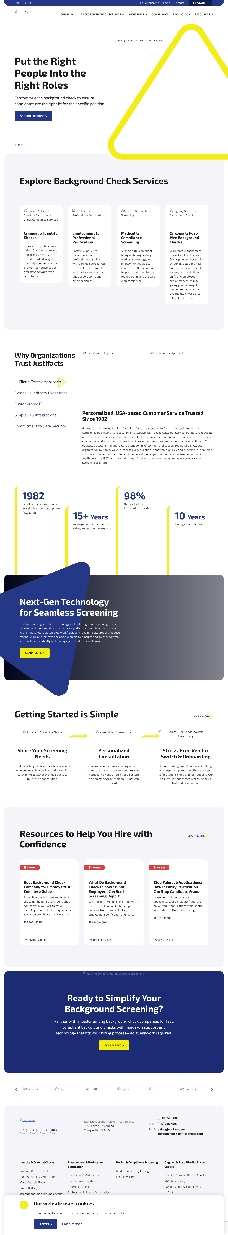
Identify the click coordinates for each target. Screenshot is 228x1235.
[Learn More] (41, 249)
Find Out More (72, 1224)
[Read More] (49, 902)
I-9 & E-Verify (125, 1176)
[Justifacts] (35, 12)
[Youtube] (53, 1130)
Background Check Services (101, 14)
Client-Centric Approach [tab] (40, 381)
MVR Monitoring (174, 1181)
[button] (75, 14)
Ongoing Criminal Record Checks (185, 1175)
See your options (32, 116)
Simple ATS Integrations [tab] (35, 414)
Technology (181, 14)
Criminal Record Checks (35, 1171)
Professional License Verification (89, 1192)
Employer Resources (35, 940)
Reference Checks (79, 1186)
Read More (34, 922)
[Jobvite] (123, 1089)
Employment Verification (84, 1175)
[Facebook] (23, 1130)
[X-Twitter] (33, 1130)
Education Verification (82, 1181)
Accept (45, 1224)
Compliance (160, 14)
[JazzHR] (92, 1089)
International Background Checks (41, 1193)
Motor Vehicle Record (33, 1182)
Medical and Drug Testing (132, 1171)
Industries (136, 14)
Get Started (200, 2)
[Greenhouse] (189, 1089)
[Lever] (154, 1089)
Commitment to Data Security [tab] (40, 426)
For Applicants (149, 2)
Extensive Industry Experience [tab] (41, 392)
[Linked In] (43, 1130)
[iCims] (59, 1089)
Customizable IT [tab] (28, 403)
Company (67, 14)
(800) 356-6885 (26, 2)
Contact (179, 2)
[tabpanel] (147, 408)
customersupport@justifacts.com (180, 1133)
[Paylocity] (30, 1089)
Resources (202, 14)
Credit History (28, 1188)
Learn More (33, 652)
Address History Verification (37, 1176)
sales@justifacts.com (172, 1129)
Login (166, 2)
